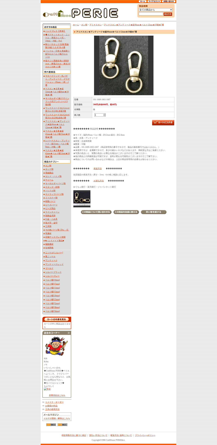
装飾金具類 (50, 215)
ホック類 (49, 169)
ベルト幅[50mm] (52, 311)
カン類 (48, 165)
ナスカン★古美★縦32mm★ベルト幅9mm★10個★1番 (57, 92)
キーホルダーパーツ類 (55, 183)
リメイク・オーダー (54, 402)
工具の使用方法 (52, 409)
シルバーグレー (52, 276)
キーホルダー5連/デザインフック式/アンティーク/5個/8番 (57, 101)
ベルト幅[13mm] (52, 288)
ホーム (76, 25)
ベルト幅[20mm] (52, 295)
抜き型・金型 (51, 223)
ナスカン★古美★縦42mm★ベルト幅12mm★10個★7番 (57, 153)
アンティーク (51, 260)
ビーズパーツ (51, 205)
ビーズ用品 (50, 208)
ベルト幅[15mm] (52, 284)
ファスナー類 (51, 198)
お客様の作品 (51, 406)
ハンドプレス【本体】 (55, 31)
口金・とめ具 (51, 219)
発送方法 (98, 168)
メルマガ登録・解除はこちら (57, 418)
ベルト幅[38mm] (52, 307)
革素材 (48, 233)
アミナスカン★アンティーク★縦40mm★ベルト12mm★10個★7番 (57, 124)
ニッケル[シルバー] (54, 252)
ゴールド (49, 268)
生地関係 (49, 248)
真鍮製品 (49, 173)
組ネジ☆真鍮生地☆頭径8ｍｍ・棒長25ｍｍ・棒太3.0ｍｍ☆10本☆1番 (57, 63)
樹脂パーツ (50, 201)
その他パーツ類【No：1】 (57, 230)
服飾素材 (49, 244)
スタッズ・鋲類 (52, 187)
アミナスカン (96, 25)
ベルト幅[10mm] (52, 280)
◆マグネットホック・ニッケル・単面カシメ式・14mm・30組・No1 (57, 37)
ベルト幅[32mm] (52, 303)
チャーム (49, 180)
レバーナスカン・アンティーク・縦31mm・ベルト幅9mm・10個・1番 (57, 143)
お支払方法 (99, 181)
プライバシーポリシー (145, 435)
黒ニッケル (50, 256)
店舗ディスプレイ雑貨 (55, 237)
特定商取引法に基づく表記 (74, 435)
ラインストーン (52, 212)
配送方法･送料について (121, 435)
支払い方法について (98, 435)
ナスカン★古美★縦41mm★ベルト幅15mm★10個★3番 (57, 134)
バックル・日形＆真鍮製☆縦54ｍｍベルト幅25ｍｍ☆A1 (57, 54)
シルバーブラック (53, 272)
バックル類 (50, 190)
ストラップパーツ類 (54, 194)
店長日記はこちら (57, 395)
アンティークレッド (54, 264)
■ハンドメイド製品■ (54, 240)
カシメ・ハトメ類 (53, 176)
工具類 (48, 226)
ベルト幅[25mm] (52, 299)
